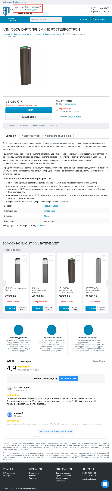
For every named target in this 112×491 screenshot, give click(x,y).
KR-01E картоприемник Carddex (15, 289)
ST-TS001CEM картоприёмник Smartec (92, 290)
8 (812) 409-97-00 (100, 8)
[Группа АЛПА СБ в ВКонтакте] (44, 488)
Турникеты (37, 34)
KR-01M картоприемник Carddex (39, 290)
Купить (30, 110)
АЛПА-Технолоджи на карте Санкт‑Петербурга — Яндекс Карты (56, 437)
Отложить (11, 125)
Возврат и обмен (62, 478)
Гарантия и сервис (63, 476)
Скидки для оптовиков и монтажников (21, 105)
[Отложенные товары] (78, 10)
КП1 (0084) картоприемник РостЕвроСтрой (66, 290)
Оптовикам (60, 481)
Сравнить (24, 125)
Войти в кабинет (9, 473)
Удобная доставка (18, 337)
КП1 (50, 154)
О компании (34, 473)
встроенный (49, 211)
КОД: (58, 101)
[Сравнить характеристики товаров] (85, 10)
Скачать (41, 225)
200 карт (47, 216)
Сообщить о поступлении (69, 111)
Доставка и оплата (63, 473)
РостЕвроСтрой (70, 104)
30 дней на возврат (51, 337)
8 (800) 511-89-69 (100, 11)
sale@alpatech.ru (89, 479)
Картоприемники (52, 34)
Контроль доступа (21, 34)
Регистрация (8, 476)
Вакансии (33, 478)
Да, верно (19, 10)
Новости (32, 476)
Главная (6, 34)
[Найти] (59, 19)
